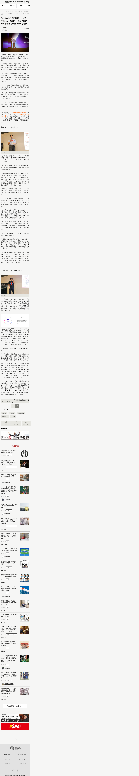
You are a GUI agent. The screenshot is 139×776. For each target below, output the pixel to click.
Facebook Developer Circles (18, 112)
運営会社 (7, 763)
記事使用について (22, 754)
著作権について (22, 759)
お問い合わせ (22, 763)
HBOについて (7, 754)
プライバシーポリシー (7, 759)
